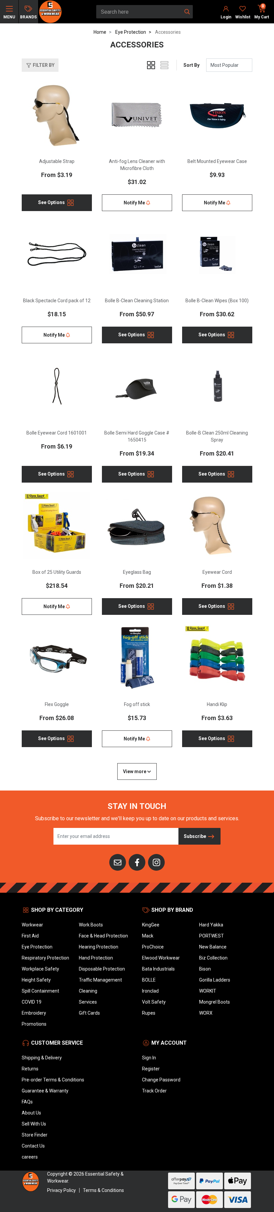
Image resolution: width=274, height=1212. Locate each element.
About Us (31, 1112)
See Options (52, 202)
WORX (206, 1013)
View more (135, 771)
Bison (205, 969)
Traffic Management (100, 980)
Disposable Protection (102, 969)
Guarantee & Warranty (45, 1090)
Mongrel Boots (214, 1002)
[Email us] (117, 862)
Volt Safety (154, 1002)
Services (88, 1002)
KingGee (150, 924)
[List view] (164, 65)
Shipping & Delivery (42, 1057)
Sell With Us (34, 1124)
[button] (40, 65)
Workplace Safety (40, 969)
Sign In (149, 1057)
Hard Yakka (211, 924)
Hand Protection (96, 958)
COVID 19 (31, 1002)
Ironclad (150, 991)
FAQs (27, 1101)
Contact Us (33, 1146)
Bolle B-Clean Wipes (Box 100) (217, 300)
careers (30, 1157)
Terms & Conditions (103, 1190)
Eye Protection (37, 946)
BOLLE (149, 980)
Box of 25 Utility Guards (56, 572)
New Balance (213, 946)
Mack (147, 935)
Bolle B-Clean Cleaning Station (137, 300)
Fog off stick (137, 704)
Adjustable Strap (57, 161)
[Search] (187, 11)
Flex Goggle (57, 704)
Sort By (191, 65)
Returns (30, 1068)
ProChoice (153, 946)
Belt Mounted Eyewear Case (217, 161)
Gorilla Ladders (214, 980)
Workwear (32, 924)
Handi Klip (217, 704)
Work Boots (91, 924)
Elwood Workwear (161, 958)
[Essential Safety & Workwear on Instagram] (156, 862)
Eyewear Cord (217, 572)
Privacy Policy (61, 1190)
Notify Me (135, 202)
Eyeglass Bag (137, 572)
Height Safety (36, 980)
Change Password (161, 1079)
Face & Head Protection (103, 935)
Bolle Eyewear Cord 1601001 (56, 433)
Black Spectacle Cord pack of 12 (57, 300)
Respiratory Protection (45, 958)
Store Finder (34, 1135)
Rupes (148, 1013)
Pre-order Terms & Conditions (53, 1079)
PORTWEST (211, 935)
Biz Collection (213, 958)
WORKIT (207, 991)
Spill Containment (40, 991)
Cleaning (88, 991)
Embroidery (34, 1013)
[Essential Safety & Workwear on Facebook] (137, 862)
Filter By (43, 65)
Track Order (154, 1090)
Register (151, 1068)
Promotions (34, 1024)
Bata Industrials (158, 969)
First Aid (30, 935)
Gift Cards (89, 1013)
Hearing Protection (98, 946)
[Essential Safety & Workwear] (50, 11)
